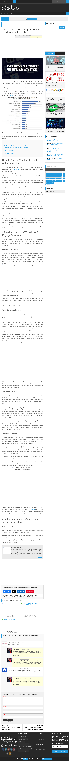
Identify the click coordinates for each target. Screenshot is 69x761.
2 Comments (61, 70)
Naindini (10, 642)
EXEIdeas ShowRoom (40, 739)
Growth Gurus (11, 668)
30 (49, 182)
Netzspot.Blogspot (39, 737)
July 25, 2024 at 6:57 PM (19, 642)
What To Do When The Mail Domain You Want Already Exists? (55, 83)
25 (55, 180)
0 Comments (61, 116)
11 (55, 176)
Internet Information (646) (23, 743)
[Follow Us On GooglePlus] (8, 750)
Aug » (49, 184)
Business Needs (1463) (23, 739)
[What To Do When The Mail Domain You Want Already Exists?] (55, 81)
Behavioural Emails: (10, 148)
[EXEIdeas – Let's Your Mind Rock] (9, 10)
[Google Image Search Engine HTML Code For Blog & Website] (55, 96)
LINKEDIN (22, 591)
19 (58, 178)
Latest (60, 53)
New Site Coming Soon (40, 747)
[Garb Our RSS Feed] (10, 755)
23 (49, 180)
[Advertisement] (22, 47)
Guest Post (22, 23)
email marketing (16, 169)
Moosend (18, 550)
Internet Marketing (35, 23)
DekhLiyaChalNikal (39, 744)
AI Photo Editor (50, 158)
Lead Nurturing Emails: (11, 150)
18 (55, 178)
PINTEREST (30, 591)
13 (61, 176)
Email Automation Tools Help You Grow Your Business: (16, 155)
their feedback (31, 509)
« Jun (46, 184)
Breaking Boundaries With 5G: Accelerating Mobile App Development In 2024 (55, 145)
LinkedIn (40, 557)
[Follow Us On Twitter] (6, 750)
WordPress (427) (22, 748)
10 (52, 176)
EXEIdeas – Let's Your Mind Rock (11, 23)
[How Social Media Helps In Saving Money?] (55, 111)
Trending (50, 53)
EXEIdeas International (40, 742)
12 (58, 176)
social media (39, 463)
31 (52, 182)
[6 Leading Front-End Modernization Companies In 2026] (55, 127)
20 (61, 178)
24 (52, 180)
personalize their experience (9, 330)
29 (46, 182)
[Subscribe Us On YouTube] (7, 755)
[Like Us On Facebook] (3, 750)
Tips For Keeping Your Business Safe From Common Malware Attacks (55, 67)
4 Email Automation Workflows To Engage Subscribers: (16, 147)
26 (58, 180)
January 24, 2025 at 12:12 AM (25, 678)
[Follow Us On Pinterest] (14, 750)
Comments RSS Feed (7, 721)
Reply (41, 646)
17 (52, 178)
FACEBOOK (8, 591)
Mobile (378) (29, 748)
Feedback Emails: (10, 153)
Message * (5, 696)
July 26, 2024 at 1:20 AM (24, 649)
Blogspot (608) (21, 746)
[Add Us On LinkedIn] (11, 750)
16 (49, 178)
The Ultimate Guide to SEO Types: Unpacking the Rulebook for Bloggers (55, 150)
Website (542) (28, 746)
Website (5, 714)
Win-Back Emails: (10, 151)
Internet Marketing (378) (23, 751)
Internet (27, 23)
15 (46, 178)
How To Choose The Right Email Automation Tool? (15, 145)
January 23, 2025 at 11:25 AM (22, 668)
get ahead (12, 95)
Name (4, 706)
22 (46, 180)
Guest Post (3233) (22, 736)
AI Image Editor (50, 154)
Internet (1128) (21, 741)
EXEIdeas (7, 616)
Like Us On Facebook (32, 19)
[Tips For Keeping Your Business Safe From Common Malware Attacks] (55, 64)
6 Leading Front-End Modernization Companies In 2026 (55, 129)
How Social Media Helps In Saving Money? (55, 114)
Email (4, 710)
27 (61, 180)
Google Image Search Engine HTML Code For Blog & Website (55, 98)
